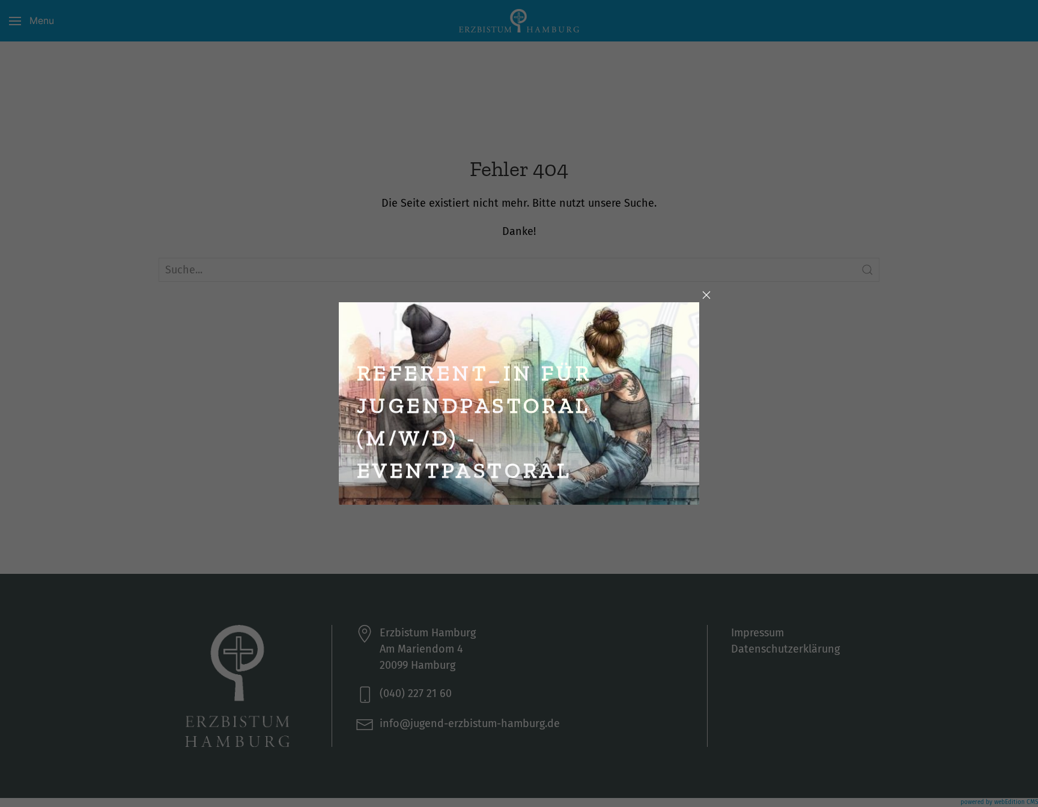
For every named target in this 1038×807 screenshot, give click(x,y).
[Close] (706, 295)
